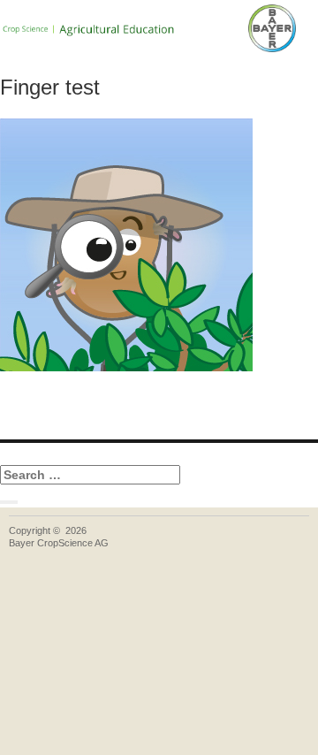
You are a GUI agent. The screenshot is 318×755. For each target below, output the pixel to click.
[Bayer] (272, 28)
